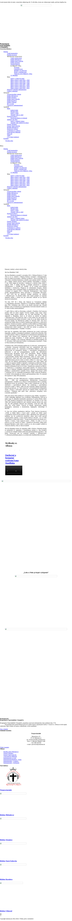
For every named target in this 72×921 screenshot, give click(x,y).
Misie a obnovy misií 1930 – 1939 (20, 81)
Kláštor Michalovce (16, 59)
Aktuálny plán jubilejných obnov (20, 123)
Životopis (16, 67)
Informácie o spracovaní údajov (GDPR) (45, 919)
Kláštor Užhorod (11, 102)
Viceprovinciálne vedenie (14, 94)
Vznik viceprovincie (16, 58)
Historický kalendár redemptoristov (17, 89)
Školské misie (14, 111)
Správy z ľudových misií (17, 78)
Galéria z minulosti (12, 91)
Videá (8, 135)
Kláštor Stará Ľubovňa (17, 61)
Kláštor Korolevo (12, 100)
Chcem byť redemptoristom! (15, 105)
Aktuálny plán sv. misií (17, 115)
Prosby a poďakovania (20, 72)
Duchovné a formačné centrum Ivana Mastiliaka (12, 459)
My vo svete (10, 104)
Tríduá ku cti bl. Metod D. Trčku (23, 74)
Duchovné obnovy (12, 116)
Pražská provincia (12, 55)
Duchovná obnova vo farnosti (19, 118)
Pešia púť (9, 134)
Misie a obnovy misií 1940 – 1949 (20, 83)
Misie (8, 108)
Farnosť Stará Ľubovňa (13, 126)
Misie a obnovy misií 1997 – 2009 (20, 85)
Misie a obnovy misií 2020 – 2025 (20, 88)
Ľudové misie (14, 110)
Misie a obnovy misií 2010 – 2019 (20, 86)
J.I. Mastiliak (14, 75)
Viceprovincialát (6, 790)
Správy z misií (14, 113)
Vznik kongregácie (12, 53)
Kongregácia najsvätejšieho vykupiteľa (5, 46)
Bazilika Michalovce (12, 127)
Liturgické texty (18, 69)
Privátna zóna (9, 140)
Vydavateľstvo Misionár (13, 132)
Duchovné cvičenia (12, 129)
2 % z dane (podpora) (13, 137)
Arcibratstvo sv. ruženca (13, 130)
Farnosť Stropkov (12, 124)
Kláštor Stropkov (15, 63)
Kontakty (6, 138)
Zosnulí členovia (15, 64)
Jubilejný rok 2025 (12, 119)
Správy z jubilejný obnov (17, 121)
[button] (36, 146)
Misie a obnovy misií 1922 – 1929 (20, 80)
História (6, 51)
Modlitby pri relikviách (20, 70)
